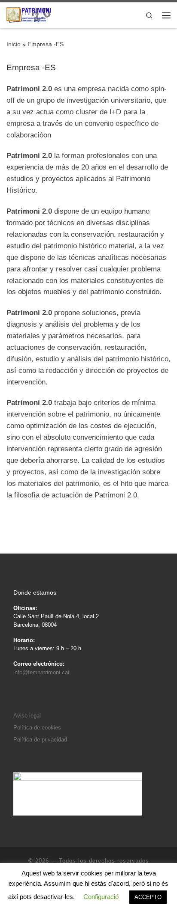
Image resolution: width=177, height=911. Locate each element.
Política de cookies (37, 727)
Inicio (13, 44)
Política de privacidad (40, 739)
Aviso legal (27, 715)
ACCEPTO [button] (148, 897)
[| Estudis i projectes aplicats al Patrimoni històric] (28, 14)
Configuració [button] (101, 896)
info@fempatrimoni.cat (41, 672)
